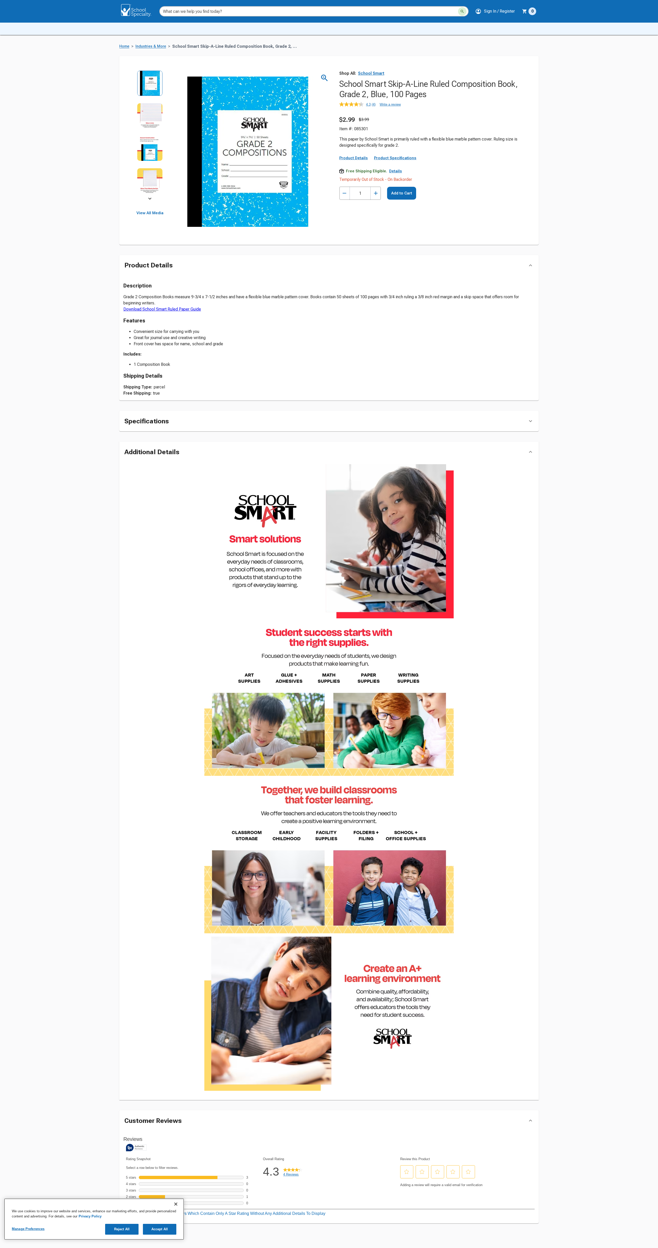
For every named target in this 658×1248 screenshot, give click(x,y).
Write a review (390, 104)
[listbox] (150, 135)
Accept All (159, 1229)
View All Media (149, 213)
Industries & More (150, 46)
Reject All (122, 1229)
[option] (150, 86)
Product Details (353, 158)
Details (395, 171)
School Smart (371, 73)
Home (124, 46)
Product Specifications (395, 158)
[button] (495, 11)
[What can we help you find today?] (462, 11)
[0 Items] (524, 11)
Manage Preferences (28, 1229)
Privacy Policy (90, 1216)
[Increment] (375, 193)
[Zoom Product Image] (324, 78)
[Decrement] (344, 193)
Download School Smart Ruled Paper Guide (162, 309)
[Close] (175, 1204)
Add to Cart (401, 193)
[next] (150, 199)
